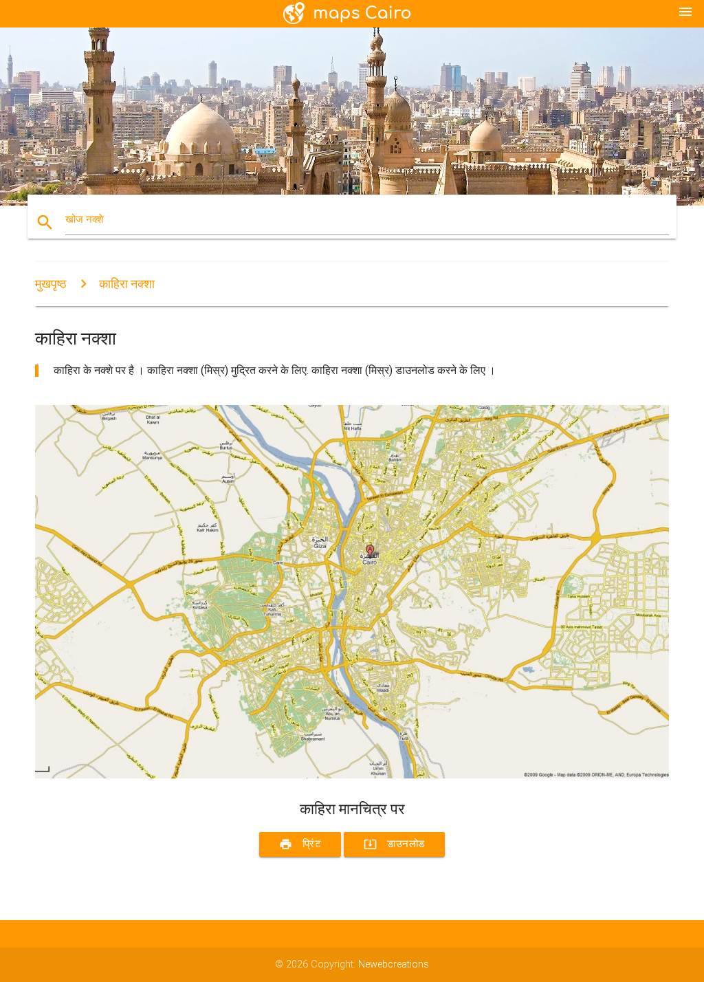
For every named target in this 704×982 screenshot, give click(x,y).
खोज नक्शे (84, 220)
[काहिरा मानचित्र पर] (352, 775)
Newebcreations (393, 964)
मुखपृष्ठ (51, 283)
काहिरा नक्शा (127, 283)
